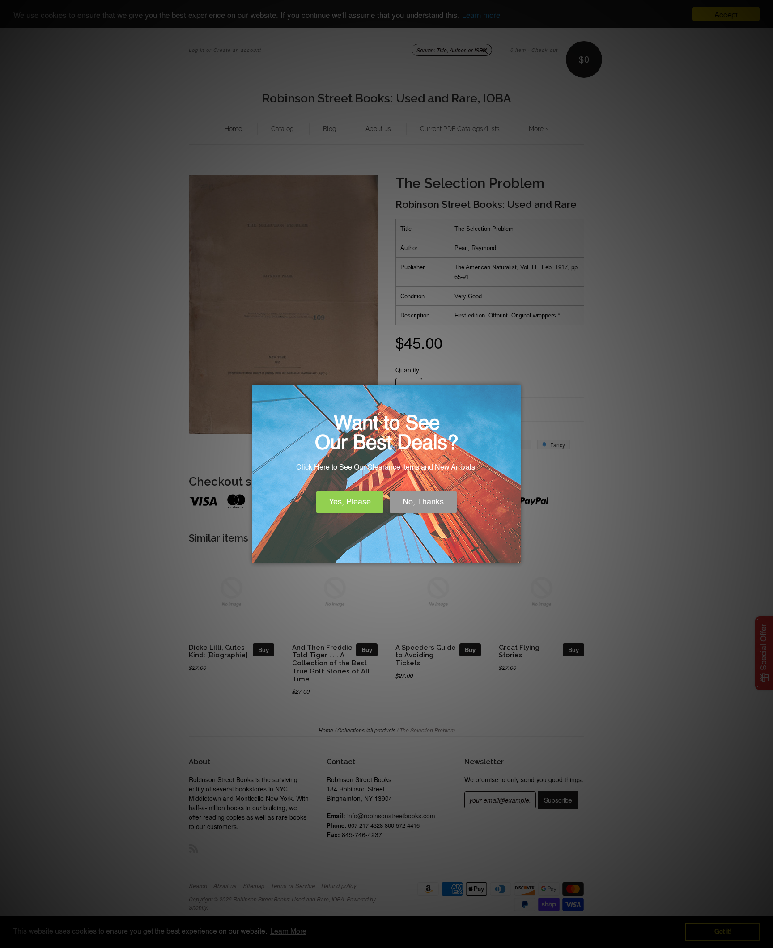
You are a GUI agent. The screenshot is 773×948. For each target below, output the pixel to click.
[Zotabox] (515, 555)
